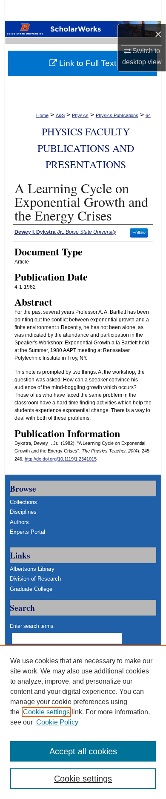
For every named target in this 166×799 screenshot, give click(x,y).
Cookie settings (46, 712)
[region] (83, 722)
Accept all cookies (83, 751)
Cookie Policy (57, 722)
